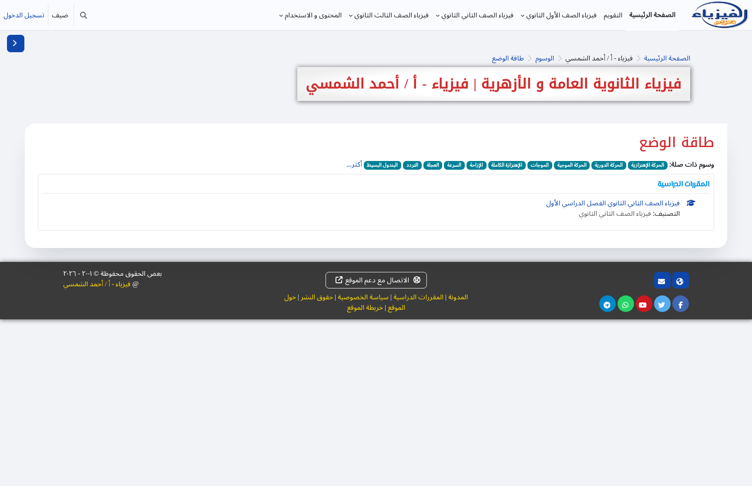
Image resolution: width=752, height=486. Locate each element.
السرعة (454, 165)
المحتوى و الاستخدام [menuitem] (313, 15)
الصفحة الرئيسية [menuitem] (652, 14)
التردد (412, 165)
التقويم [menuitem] (613, 15)
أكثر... (354, 164)
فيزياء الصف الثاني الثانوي (615, 213)
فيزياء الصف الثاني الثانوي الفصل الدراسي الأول (613, 203)
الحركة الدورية (609, 165)
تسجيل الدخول (23, 15)
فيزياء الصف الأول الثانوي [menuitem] (561, 15)
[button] (83, 15)
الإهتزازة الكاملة (506, 165)
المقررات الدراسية (418, 297)
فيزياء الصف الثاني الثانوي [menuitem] (477, 15)
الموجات (540, 165)
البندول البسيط (382, 165)
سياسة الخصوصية (363, 297)
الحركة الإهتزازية (647, 165)
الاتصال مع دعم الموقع (377, 280)
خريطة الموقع (365, 307)
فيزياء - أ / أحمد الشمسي (97, 284)
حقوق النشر (317, 297)
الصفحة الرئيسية (667, 58)
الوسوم (544, 58)
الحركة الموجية (572, 165)
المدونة (458, 297)
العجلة (433, 165)
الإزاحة (476, 165)
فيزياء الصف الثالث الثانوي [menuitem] (391, 15)
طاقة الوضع (508, 58)
